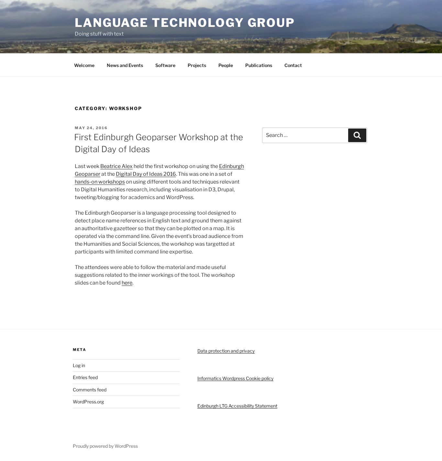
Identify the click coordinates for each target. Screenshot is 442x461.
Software (165, 65)
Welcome (84, 65)
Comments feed (89, 389)
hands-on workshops (100, 182)
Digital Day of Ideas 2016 (146, 174)
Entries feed (85, 377)
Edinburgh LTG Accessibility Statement (237, 406)
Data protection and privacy (226, 351)
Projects (197, 65)
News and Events (125, 65)
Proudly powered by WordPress (105, 446)
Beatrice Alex (116, 166)
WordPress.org (88, 401)
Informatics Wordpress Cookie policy (235, 378)
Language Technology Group (185, 23)
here (127, 283)
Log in (79, 365)
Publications (258, 65)
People (225, 65)
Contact (293, 65)
